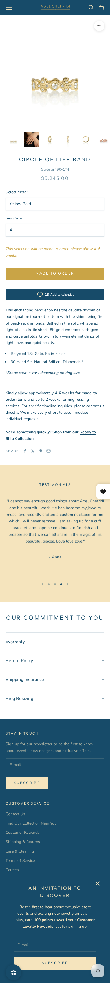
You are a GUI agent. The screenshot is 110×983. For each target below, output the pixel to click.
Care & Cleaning (20, 851)
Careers (12, 870)
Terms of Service (20, 860)
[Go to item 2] (31, 139)
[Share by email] (48, 451)
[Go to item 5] (86, 139)
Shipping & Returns (23, 841)
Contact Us (15, 814)
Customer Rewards (22, 832)
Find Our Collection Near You (31, 823)
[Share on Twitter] (32, 451)
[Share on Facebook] (25, 451)
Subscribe (55, 963)
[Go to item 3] (50, 139)
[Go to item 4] (68, 139)
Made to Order (55, 273)
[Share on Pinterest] (40, 451)
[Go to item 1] (13, 139)
